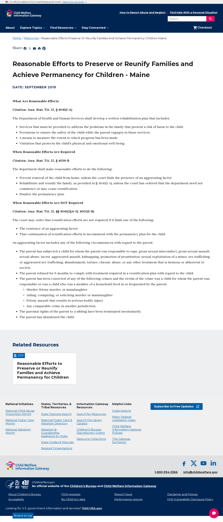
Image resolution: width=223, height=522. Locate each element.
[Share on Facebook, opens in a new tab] (25, 49)
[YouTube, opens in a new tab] (203, 463)
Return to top (23, 515)
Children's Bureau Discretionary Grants (91, 431)
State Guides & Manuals (57, 442)
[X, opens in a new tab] (194, 463)
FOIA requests (70, 494)
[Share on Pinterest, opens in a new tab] (44, 49)
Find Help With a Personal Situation (193, 12)
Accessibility (16, 499)
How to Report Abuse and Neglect (143, 12)
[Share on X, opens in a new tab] (29, 49)
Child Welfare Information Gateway (130, 486)
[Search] (210, 19)
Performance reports (128, 499)
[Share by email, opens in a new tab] (34, 49)
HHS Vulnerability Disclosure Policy (190, 499)
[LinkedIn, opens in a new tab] (213, 463)
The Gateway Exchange (121, 440)
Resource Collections (91, 439)
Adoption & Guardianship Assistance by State (54, 433)
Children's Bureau (83, 486)
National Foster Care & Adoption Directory (56, 422)
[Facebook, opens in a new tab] (184, 463)
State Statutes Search (56, 414)
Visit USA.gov (92, 508)
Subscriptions (121, 410)
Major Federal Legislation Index (124, 418)
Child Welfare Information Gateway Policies (126, 430)
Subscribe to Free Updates (172, 406)
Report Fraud (123, 494)
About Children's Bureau (24, 494)
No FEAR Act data (73, 499)
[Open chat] (214, 513)
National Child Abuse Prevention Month (20, 412)
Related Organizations (56, 448)
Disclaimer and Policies (182, 494)
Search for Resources (91, 414)
